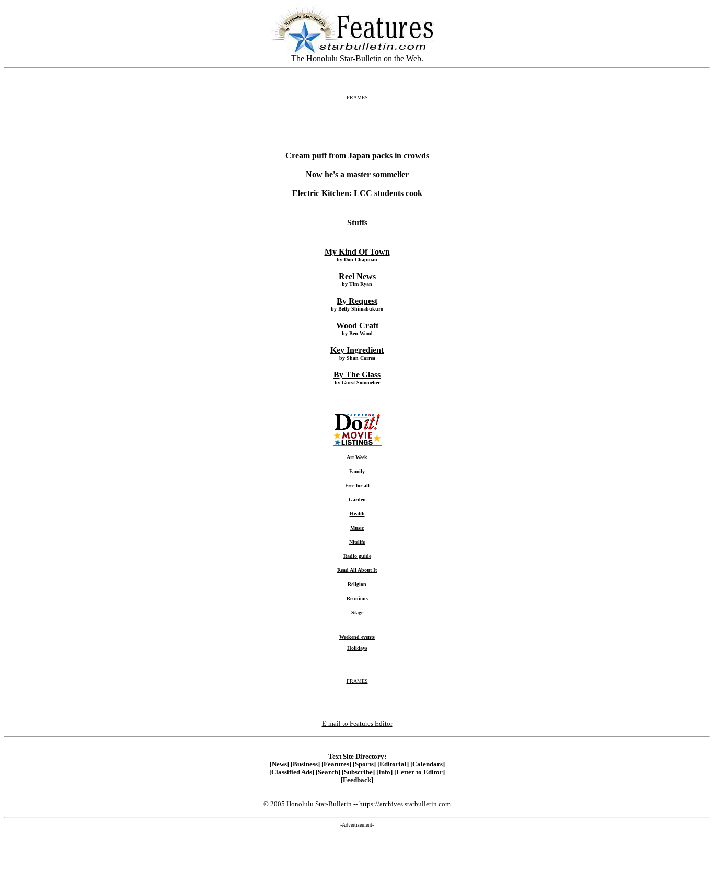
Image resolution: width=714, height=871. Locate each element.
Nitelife (357, 542)
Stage (357, 612)
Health (357, 514)
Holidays (357, 648)
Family (357, 471)
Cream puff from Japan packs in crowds (357, 155)
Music (357, 528)
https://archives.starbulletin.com (405, 804)
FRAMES (357, 97)
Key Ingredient (357, 350)
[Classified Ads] (291, 772)
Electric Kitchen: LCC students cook (357, 193)
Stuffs (357, 222)
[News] (279, 764)
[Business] (305, 764)
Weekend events (357, 637)
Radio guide (357, 556)
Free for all (357, 485)
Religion (357, 584)
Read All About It (357, 570)
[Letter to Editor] (419, 772)
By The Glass (357, 374)
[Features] (336, 764)
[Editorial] (393, 764)
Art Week (357, 457)
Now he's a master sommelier (357, 174)
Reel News (357, 276)
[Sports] (364, 764)
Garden (357, 499)
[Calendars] (427, 764)
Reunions (357, 598)
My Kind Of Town (357, 251)
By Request (357, 300)
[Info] (384, 772)
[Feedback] (357, 780)
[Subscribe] (358, 772)
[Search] (328, 772)
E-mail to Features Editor (357, 723)
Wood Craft (357, 325)
